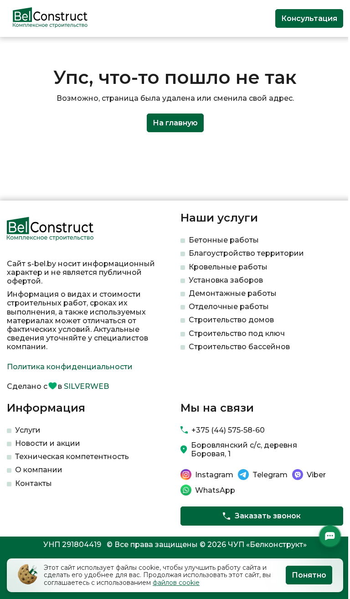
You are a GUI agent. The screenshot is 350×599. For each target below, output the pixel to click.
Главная (20, 52)
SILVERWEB (86, 386)
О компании (38, 469)
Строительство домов (231, 319)
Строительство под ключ (237, 333)
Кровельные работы (228, 267)
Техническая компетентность (72, 456)
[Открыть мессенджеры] (329, 536)
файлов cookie (176, 582)
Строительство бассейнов (239, 346)
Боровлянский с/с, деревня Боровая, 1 (244, 449)
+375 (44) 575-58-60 (228, 430)
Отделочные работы (229, 306)
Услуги (28, 430)
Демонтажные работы (233, 293)
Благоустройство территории (246, 253)
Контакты (33, 483)
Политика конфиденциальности (70, 366)
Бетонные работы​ (224, 240)
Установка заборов (226, 280)
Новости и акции (47, 443)
